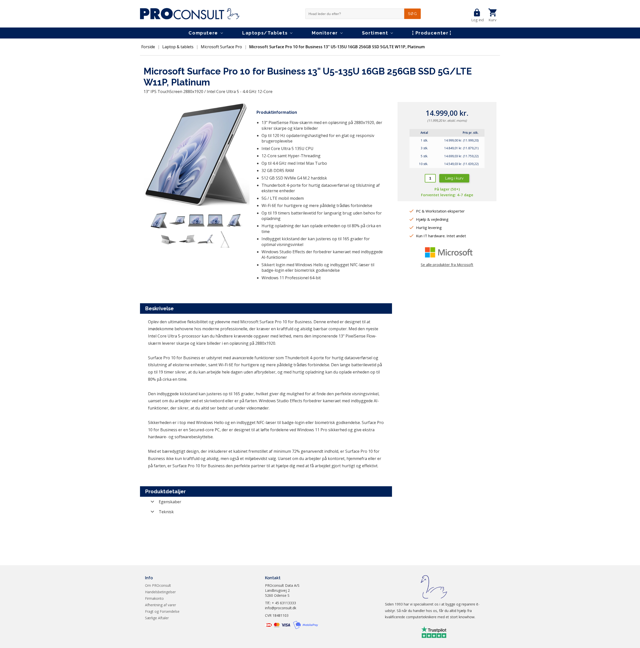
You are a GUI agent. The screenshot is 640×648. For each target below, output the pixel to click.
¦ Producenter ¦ (431, 33)
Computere (203, 33)
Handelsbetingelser (160, 592)
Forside (148, 47)
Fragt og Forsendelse (162, 611)
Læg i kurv (454, 178)
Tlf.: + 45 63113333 (280, 602)
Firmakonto (154, 598)
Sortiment (375, 33)
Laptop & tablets (178, 47)
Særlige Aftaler (157, 618)
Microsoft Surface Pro (221, 47)
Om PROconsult (158, 585)
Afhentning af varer (160, 604)
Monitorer (325, 33)
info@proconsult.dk (280, 608)
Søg (412, 14)
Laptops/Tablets (265, 33)
